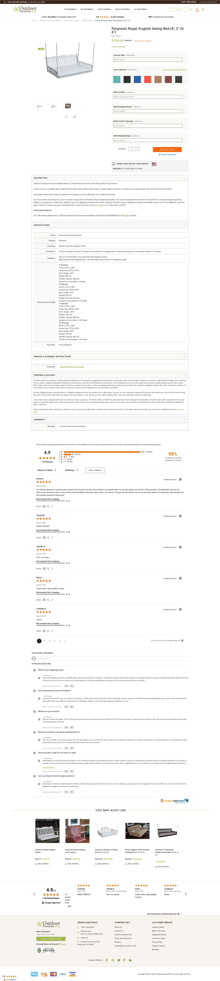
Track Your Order (158, 938)
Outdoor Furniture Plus (123, 934)
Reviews (118, 942)
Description (40, 178)
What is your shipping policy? (51, 670)
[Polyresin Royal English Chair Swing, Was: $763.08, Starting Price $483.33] (77, 831)
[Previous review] (34, 894)
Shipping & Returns (159, 934)
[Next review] (185, 894)
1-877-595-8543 (188, 2)
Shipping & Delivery (44, 375)
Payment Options (158, 946)
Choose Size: (124, 55)
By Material (87, 9)
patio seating (122, 9)
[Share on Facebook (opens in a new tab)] (44, 507)
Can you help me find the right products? (56, 776)
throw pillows (100, 205)
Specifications (42, 225)
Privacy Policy (157, 942)
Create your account (51, 939)
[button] (66, 686)
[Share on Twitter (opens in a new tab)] (48, 506)
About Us (118, 927)
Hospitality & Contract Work (125, 946)
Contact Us (119, 931)
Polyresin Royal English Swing (45, 851)
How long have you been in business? (54, 690)
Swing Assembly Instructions (72, 367)
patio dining (104, 9)
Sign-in (63, 944)
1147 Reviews (49, 462)
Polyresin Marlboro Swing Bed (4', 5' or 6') (106, 851)
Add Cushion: (123, 92)
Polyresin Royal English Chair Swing (75, 851)
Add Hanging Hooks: (127, 106)
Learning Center (158, 927)
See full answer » (49, 767)
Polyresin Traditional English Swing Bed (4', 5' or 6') (167, 852)
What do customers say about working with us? (59, 732)
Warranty (39, 419)
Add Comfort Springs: (127, 121)
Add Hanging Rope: (126, 135)
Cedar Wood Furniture (123, 938)
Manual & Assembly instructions (52, 356)
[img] (51, 894)
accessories (140, 9)
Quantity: (122, 148)
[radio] (110, 452)
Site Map (155, 949)
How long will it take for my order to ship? (57, 753)
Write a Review (95, 470)
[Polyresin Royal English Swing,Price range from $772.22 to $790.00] (47, 831)
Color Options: (125, 69)
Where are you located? (49, 711)
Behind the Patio (158, 931)
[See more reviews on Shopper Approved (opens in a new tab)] (52, 507)
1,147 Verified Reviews (51, 898)
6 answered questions (118, 46)
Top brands (70, 9)
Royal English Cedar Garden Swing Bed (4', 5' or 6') (137, 851)
